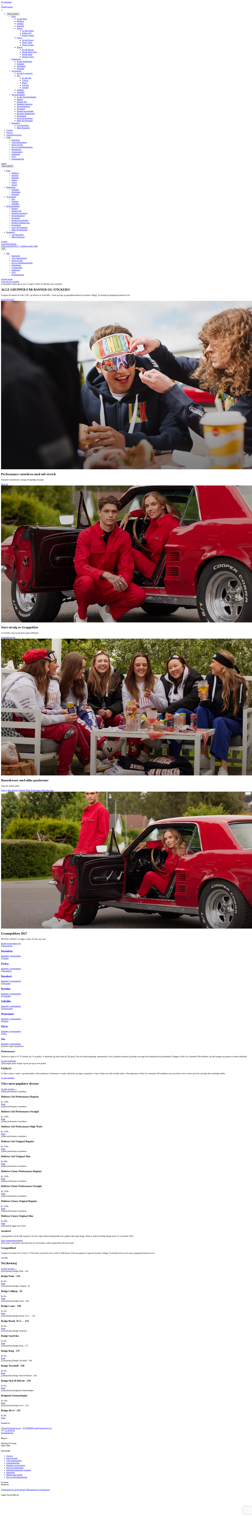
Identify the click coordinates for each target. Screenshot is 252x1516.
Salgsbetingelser (13, 1463)
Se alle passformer (8, 1061)
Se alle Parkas (28, 31)
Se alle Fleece (27, 40)
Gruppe (9, 130)
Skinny (4, 790)
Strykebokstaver (23, 106)
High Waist (30, 790)
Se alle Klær (22, 19)
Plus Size (50, 790)
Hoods (19, 47)
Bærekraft (16, 140)
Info (8, 138)
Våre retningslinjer (19, 142)
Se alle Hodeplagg (24, 61)
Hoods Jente (27, 54)
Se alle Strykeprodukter (26, 97)
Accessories (16, 71)
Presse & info (17, 145)
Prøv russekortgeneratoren (12, 1240)
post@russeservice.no (43, 1428)
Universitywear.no (14, 135)
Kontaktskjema (18, 159)
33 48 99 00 (10, 1430)
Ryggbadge (21, 116)
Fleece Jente (27, 42)
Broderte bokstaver (25, 104)
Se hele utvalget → (9, 1089)
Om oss (9, 132)
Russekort (16, 123)
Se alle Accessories (25, 73)
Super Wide (40, 790)
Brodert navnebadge (25, 111)
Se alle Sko (26, 78)
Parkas (19, 28)
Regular (15, 790)
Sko (18, 76)
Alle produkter (7, 166)
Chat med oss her (8, 637)
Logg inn (10, 281)
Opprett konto (7, 7)
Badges (20, 99)
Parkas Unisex (28, 35)
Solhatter (20, 64)
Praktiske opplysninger (15, 1465)
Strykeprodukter (18, 95)
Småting (20, 90)
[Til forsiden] (19, 246)
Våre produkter (13, 14)
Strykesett (21, 109)
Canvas (25, 80)
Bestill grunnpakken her (11, 943)
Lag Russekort (23, 125)
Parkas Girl (26, 33)
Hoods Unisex (28, 57)
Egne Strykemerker (25, 118)
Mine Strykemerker (25, 121)
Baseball (20, 26)
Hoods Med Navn (29, 52)
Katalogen (16, 154)
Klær (14, 16)
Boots (24, 83)
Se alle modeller (7, 1078)
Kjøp (3, 1104)
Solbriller (20, 92)
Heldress (20, 21)
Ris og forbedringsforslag (22, 147)
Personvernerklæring (14, 1468)
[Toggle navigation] (2, 5)
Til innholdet (6, 2)
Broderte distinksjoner (26, 113)
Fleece (19, 38)
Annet (3, 163)
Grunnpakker (17, 152)
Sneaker (25, 87)
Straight (22, 790)
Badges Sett (22, 102)
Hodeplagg (16, 59)
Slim (9, 790)
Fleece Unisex (28, 45)
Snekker (20, 23)
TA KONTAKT (8, 300)
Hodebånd (21, 66)
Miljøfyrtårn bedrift (14, 1475)
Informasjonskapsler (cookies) (18, 1470)
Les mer (4, 1257)
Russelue (20, 68)
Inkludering (16, 149)
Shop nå (4, 484)
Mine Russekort (23, 128)
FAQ (14, 157)
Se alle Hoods (28, 50)
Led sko (25, 85)
